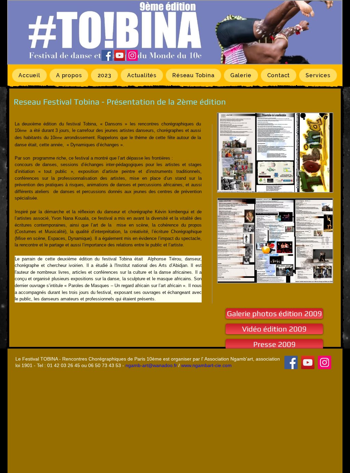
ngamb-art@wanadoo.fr (151, 365)
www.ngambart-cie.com (206, 365)
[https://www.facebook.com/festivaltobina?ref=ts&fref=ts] (107, 55)
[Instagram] (132, 55)
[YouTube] (119, 55)
